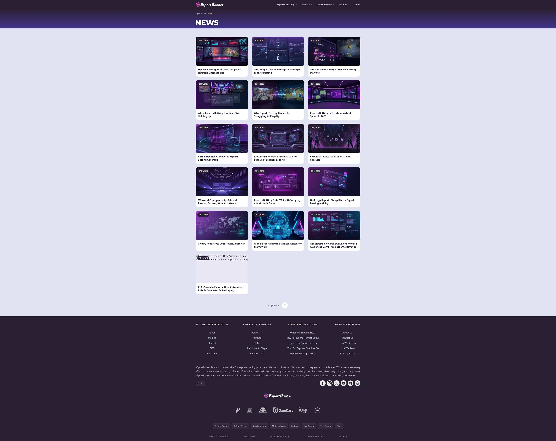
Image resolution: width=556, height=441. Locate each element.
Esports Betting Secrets (303, 353)
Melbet (212, 337)
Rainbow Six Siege (257, 348)
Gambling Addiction (314, 436)
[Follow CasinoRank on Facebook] (323, 383)
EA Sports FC (257, 353)
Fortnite (257, 337)
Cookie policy (249, 436)
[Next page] (285, 305)
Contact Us (347, 337)
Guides (343, 4)
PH (198, 383)
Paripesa (212, 353)
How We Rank (347, 348)
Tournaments (324, 4)
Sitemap (343, 436)
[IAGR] (304, 410)
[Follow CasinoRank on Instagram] (330, 383)
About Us (347, 332)
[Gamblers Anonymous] (262, 410)
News (357, 4)
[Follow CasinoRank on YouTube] (343, 383)
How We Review (347, 343)
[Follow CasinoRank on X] (337, 383)
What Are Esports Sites (302, 332)
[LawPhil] (249, 410)
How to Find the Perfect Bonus (302, 337)
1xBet (212, 332)
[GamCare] (283, 410)
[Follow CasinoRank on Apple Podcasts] (357, 383)
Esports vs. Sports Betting (303, 343)
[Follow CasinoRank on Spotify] (350, 383)
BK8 (212, 348)
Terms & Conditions (218, 436)
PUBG (257, 343)
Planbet (212, 343)
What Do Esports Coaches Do (303, 348)
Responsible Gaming (280, 436)
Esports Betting (285, 4)
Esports (306, 4)
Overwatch (257, 332)
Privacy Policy (347, 353)
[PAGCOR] (238, 410)
